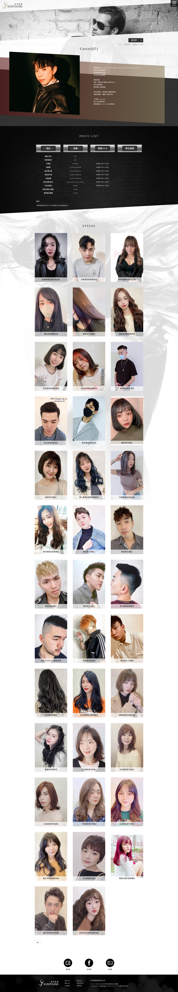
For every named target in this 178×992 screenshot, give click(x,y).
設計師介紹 (127, 44)
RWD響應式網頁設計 (122, 986)
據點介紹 (67, 983)
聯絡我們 (79, 985)
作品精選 (67, 985)
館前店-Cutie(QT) (138, 44)
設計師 (137, 40)
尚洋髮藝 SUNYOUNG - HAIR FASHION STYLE (11, 5)
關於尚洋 (67, 980)
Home (120, 44)
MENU (174, 5)
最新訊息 (79, 980)
